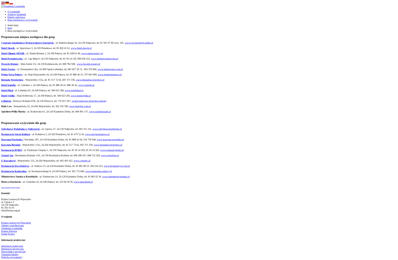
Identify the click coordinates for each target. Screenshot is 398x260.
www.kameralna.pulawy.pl (98, 171)
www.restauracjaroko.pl (112, 150)
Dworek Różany (10, 64)
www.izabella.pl (86, 85)
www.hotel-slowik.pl (81, 48)
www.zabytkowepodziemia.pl (107, 129)
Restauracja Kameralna (13, 171)
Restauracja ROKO (11, 150)
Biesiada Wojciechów (12, 80)
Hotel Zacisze (8, 69)
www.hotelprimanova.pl (110, 74)
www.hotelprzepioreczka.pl (104, 58)
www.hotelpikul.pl (74, 90)
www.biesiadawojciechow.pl (90, 80)
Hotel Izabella (8, 85)
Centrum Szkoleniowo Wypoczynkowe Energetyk (27, 43)
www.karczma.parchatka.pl (110, 139)
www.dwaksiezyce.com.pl (117, 166)
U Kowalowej (8, 160)
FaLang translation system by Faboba (10, 187)
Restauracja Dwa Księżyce (15, 166)
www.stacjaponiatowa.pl (97, 134)
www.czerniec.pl (82, 160)
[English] (3, 3)
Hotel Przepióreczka (12, 58)
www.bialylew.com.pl (80, 106)
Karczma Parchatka (12, 139)
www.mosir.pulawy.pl (92, 53)
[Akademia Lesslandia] (13, 6)
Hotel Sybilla (8, 95)
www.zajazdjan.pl (110, 155)
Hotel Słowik (8, 48)
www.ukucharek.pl (83, 182)
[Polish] (11, 3)
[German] (7, 3)
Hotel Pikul (7, 90)
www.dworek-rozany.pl (88, 64)
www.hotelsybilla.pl (81, 95)
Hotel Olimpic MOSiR (13, 53)
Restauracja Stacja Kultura (15, 134)
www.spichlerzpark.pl (100, 111)
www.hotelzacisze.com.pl (110, 69)
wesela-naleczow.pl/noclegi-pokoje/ (89, 101)
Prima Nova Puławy (12, 74)
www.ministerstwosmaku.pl (116, 176)
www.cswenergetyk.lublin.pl (139, 43)
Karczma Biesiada (10, 145)
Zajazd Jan (7, 155)
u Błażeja (6, 101)
